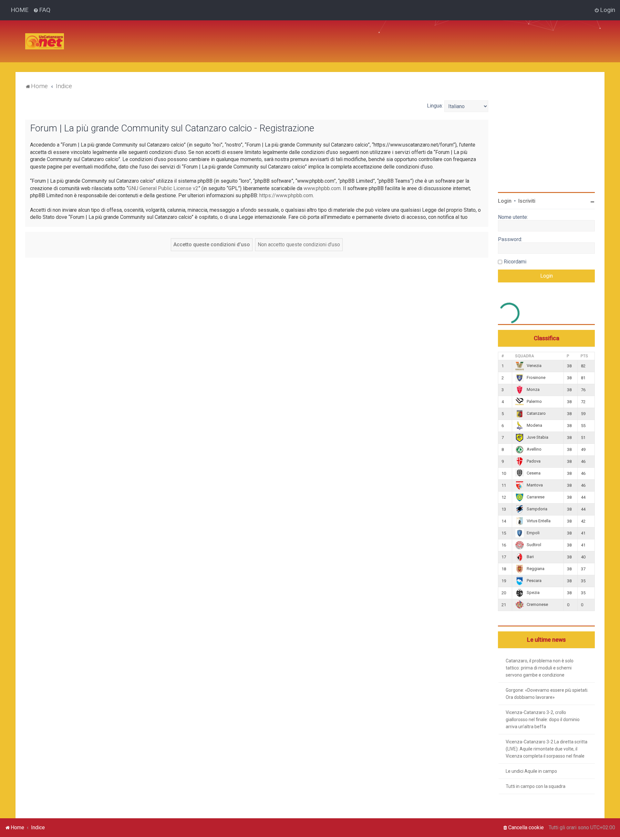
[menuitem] (41, 10)
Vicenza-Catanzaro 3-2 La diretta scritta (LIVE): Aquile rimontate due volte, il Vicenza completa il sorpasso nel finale (546, 749)
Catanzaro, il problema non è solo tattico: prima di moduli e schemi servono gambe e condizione (540, 668)
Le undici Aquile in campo (531, 771)
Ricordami (515, 262)
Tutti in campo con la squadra (535, 786)
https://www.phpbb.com (286, 195)
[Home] (44, 41)
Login (505, 201)
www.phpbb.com (322, 188)
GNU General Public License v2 (163, 188)
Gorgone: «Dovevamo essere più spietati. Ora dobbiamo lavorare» (547, 694)
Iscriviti (526, 201)
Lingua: (435, 106)
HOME (19, 10)
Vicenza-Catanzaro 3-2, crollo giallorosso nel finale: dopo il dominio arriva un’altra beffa (543, 719)
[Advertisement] (186, 34)
